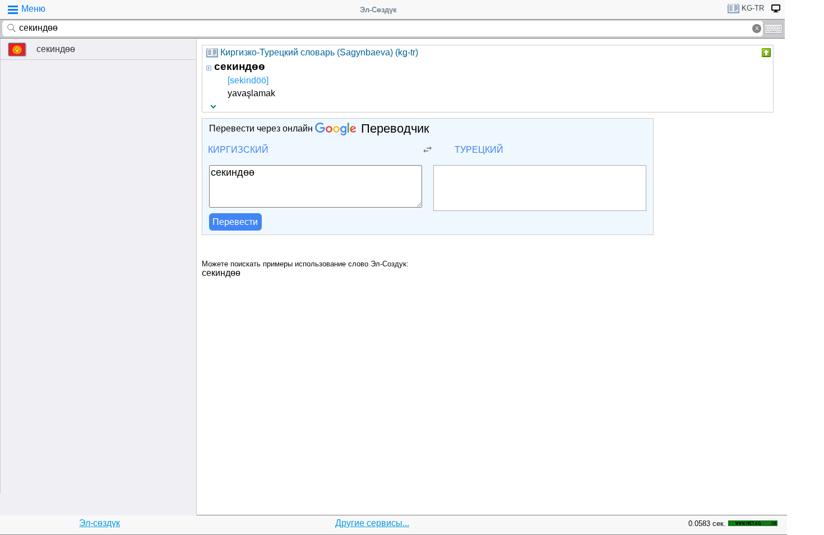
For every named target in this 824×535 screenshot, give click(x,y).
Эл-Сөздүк (378, 10)
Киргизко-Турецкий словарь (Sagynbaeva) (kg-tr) (319, 52)
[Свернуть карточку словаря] (765, 52)
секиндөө (55, 49)
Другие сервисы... (372, 523)
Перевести (235, 222)
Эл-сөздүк (99, 523)
